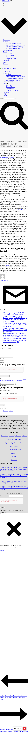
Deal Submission (8, 50)
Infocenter (6, 60)
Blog (4, 62)
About (5, 52)
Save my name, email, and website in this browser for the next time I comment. (12, 365)
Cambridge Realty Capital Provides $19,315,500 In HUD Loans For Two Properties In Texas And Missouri (14, 487)
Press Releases (10, 55)
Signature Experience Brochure (14, 443)
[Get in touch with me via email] (15, 307)
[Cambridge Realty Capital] (8, 68)
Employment (14, 446)
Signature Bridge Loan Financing (15, 45)
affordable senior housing (7, 157)
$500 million (19, 210)
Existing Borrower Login (13, 48)
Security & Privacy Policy (14, 450)
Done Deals (6, 40)
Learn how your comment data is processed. (13, 380)
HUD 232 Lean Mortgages (13, 43)
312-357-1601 (5, 1)
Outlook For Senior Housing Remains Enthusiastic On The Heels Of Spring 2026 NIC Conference (15, 329)
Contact (5, 64)
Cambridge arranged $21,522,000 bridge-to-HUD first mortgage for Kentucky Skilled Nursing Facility (15, 319)
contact (8, 265)
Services (5, 41)
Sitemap (14, 456)
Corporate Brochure (12, 59)
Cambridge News (8, 411)
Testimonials (10, 57)
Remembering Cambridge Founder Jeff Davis (14, 436)
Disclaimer (14, 453)
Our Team (9, 53)
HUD (4, 413)
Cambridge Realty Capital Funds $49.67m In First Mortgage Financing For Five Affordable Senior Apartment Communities (14, 469)
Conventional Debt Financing (14, 47)
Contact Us (14, 460)
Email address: (4, 393)
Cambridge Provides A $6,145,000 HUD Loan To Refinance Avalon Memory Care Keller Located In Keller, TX (15, 340)
